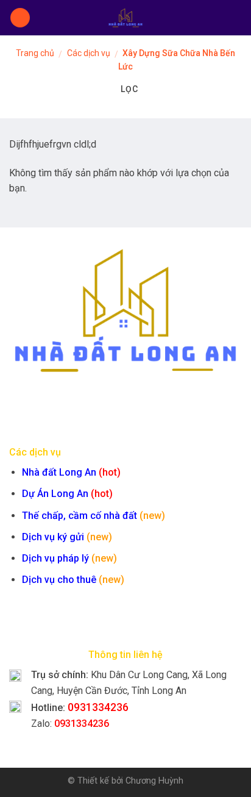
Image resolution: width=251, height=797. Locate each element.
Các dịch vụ (88, 53)
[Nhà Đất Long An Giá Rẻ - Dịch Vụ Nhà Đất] (125, 17)
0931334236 (98, 707)
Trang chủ (35, 53)
